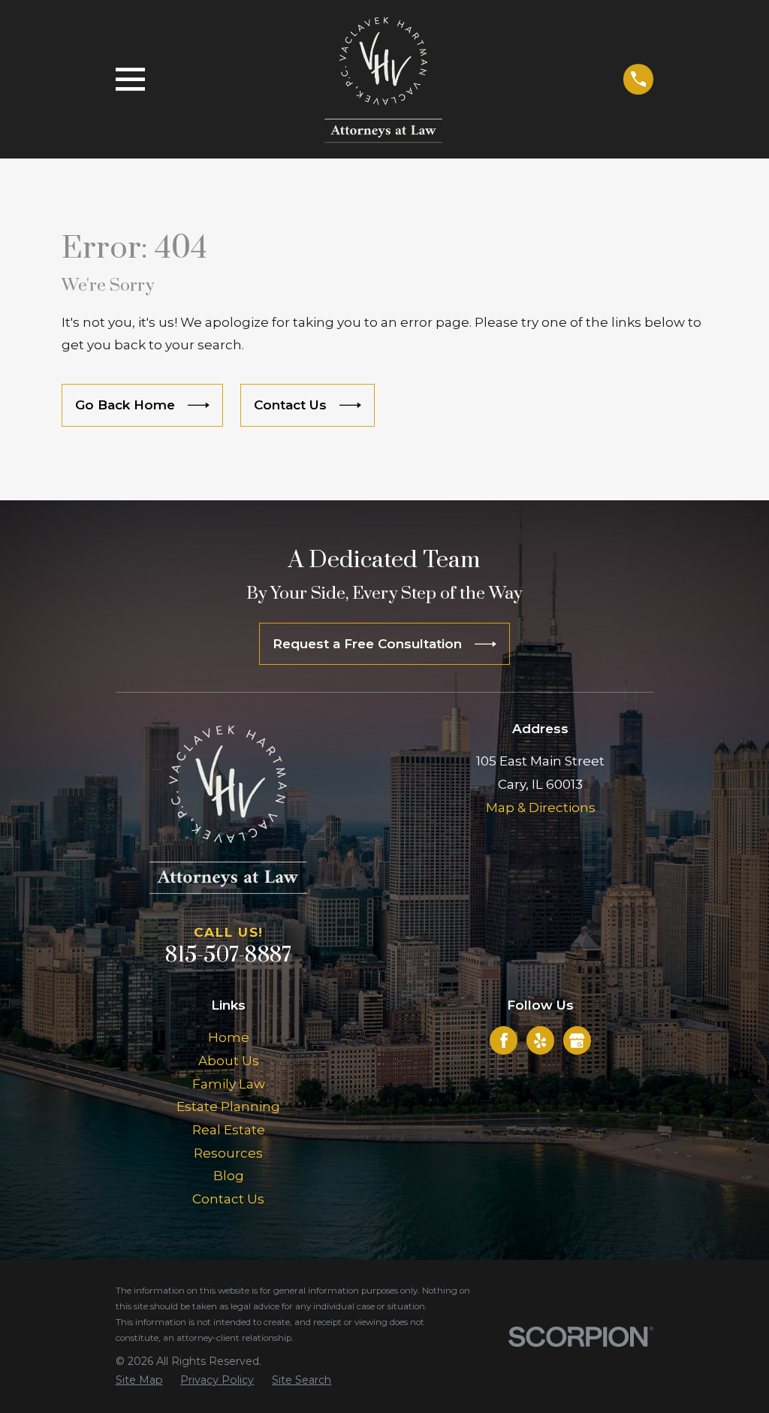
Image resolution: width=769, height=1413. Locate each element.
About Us (228, 1060)
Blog (228, 1175)
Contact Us (228, 1198)
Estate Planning (228, 1106)
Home (228, 1037)
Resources (228, 1153)
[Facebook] (503, 1040)
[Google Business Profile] (576, 1040)
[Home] (383, 79)
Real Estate (228, 1129)
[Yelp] (539, 1040)
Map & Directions (541, 807)
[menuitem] (139, 1380)
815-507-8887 (228, 955)
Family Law (228, 1083)
